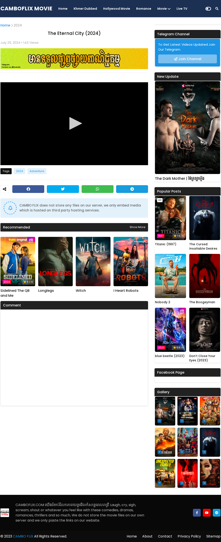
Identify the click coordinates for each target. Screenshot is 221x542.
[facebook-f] (197, 513)
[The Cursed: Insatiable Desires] (204, 218)
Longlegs (46, 290)
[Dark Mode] (208, 8)
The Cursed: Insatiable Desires (203, 246)
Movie (162, 8)
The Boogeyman (202, 302)
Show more (137, 227)
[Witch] (93, 261)
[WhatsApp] (98, 189)
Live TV (182, 8)
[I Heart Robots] (131, 261)
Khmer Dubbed (85, 8)
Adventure (37, 171)
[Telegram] (132, 189)
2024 (18, 25)
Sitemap (213, 536)
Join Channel (189, 58)
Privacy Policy (189, 536)
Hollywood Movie (116, 8)
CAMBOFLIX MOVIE (26, 8)
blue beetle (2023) (170, 356)
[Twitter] (63, 189)
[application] (74, 123)
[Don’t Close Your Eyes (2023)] (204, 330)
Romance (143, 8)
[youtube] (207, 513)
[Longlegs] (55, 261)
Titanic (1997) (165, 244)
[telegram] (217, 513)
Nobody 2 (162, 302)
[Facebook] (28, 189)
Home (63, 8)
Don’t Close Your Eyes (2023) (202, 358)
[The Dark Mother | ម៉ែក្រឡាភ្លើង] (187, 127)
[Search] (217, 8)
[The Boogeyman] (204, 276)
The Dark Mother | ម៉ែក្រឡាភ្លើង (179, 178)
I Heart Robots (126, 290)
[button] (74, 123)
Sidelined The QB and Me (15, 293)
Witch (81, 290)
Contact (165, 536)
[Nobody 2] (170, 276)
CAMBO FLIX (22, 536)
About (147, 536)
